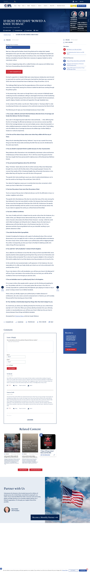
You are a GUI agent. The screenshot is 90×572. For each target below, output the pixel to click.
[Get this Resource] (48, 441)
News (15, 5)
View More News (23, 469)
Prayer (19, 5)
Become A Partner (71, 349)
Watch (28, 5)
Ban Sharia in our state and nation (74, 49)
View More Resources (36, 469)
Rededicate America (61, 5)
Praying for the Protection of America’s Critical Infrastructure (75, 64)
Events (39, 5)
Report (31, 385)
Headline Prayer (7, 34)
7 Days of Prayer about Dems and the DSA (76, 60)
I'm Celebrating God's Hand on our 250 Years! (75, 53)
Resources (33, 5)
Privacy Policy (65, 570)
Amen (9, 385)
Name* (8, 354)
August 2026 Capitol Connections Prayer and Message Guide (76, 68)
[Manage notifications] (87, 569)
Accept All (83, 570)
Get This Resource (45, 455)
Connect (45, 5)
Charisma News (19, 316)
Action (23, 5)
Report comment (22, 385)
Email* (8, 359)
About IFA (52, 5)
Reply (16, 385)
